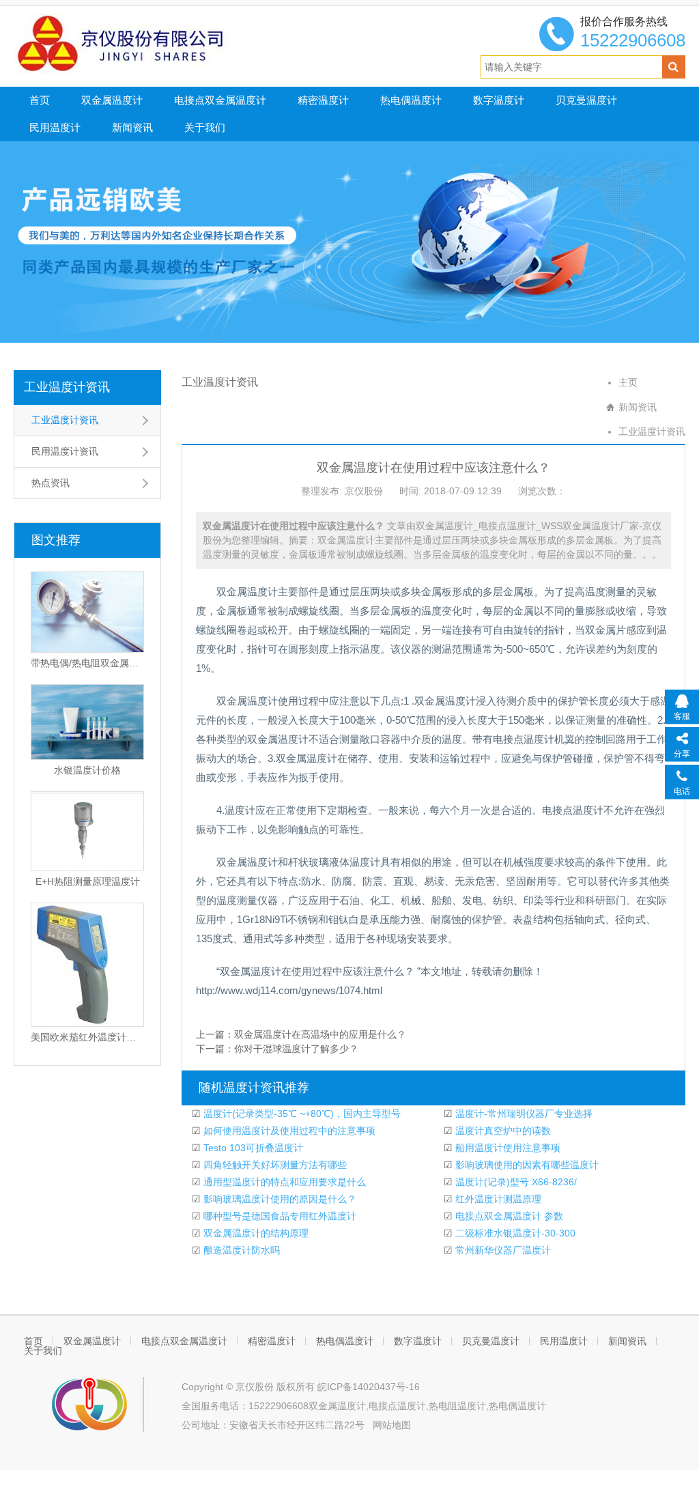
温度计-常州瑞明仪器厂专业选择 (523, 1113)
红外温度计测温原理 (497, 1198)
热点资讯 (50, 482)
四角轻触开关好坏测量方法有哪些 (274, 1164)
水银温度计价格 (87, 770)
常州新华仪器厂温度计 (502, 1250)
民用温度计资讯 (64, 451)
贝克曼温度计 (586, 100)
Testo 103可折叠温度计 (252, 1147)
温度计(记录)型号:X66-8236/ (515, 1181)
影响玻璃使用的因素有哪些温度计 (526, 1164)
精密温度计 (323, 100)
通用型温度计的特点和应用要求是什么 (283, 1181)
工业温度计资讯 (67, 387)
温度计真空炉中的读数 (502, 1130)
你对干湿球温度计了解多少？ (296, 1048)
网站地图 (392, 1424)
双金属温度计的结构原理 (255, 1233)
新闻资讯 (132, 127)
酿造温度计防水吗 (240, 1250)
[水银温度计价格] (87, 722)
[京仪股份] (151, 43)
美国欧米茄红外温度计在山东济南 (87, 1037)
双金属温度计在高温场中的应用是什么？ (320, 1034)
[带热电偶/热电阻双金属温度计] (87, 612)
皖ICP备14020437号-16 (368, 1386)
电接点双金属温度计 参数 (508, 1216)
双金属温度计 (112, 100)
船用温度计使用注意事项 (506, 1147)
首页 (39, 100)
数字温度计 (498, 100)
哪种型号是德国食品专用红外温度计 (278, 1216)
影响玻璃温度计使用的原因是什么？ (278, 1198)
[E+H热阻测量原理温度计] (87, 831)
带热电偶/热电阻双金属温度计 (87, 662)
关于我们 (204, 127)
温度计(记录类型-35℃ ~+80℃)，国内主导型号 (301, 1113)
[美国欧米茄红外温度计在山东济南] (87, 965)
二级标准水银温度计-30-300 (514, 1233)
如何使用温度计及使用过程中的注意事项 (288, 1130)
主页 (628, 382)
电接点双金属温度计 (220, 100)
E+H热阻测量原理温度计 (87, 881)
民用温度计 (55, 127)
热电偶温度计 (411, 100)
